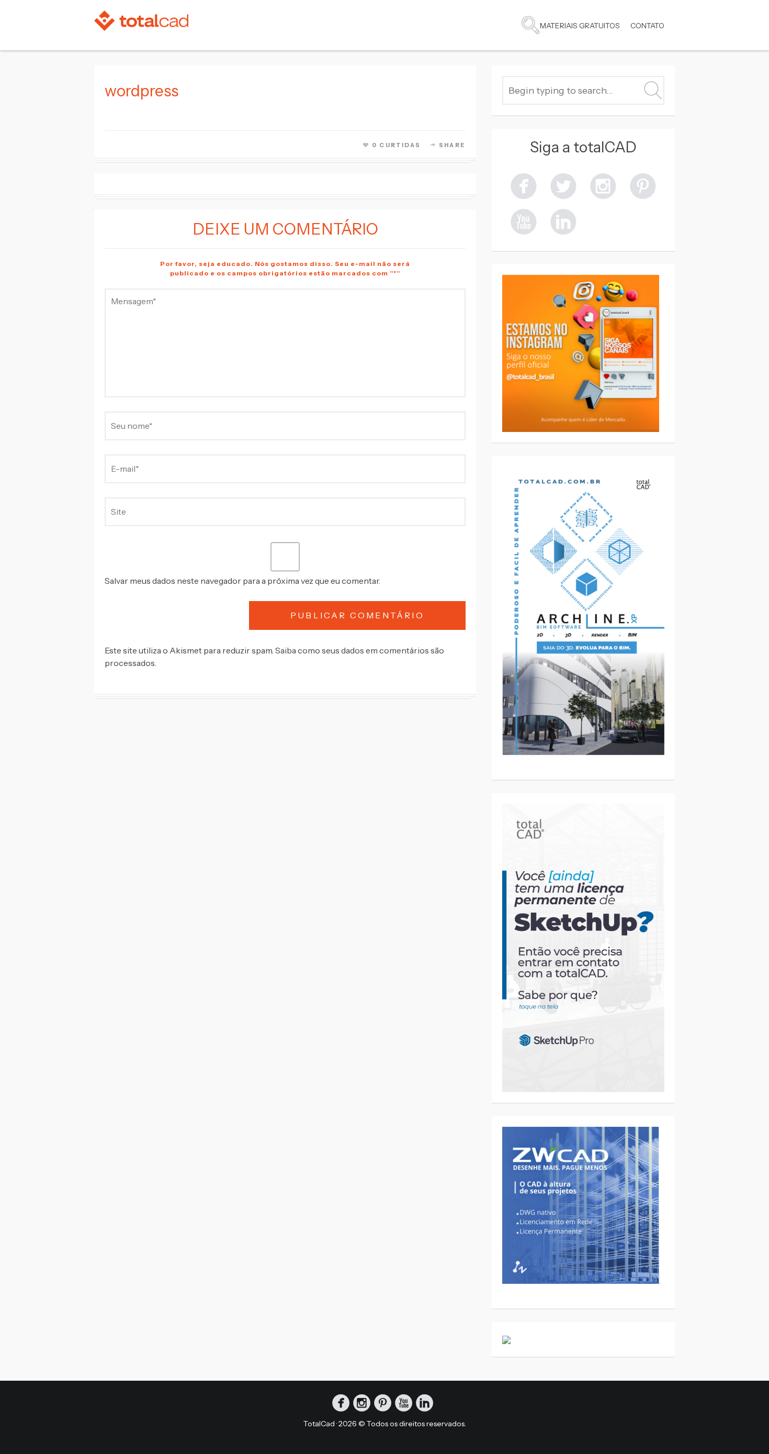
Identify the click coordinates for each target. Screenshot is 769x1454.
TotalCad (319, 1423)
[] (563, 220)
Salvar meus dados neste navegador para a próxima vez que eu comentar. (242, 580)
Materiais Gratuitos (580, 25)
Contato (647, 25)
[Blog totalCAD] (141, 20)
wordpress (141, 91)
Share (452, 145)
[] (563, 185)
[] (603, 185)
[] (524, 185)
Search (530, 25)
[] (524, 220)
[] (643, 185)
